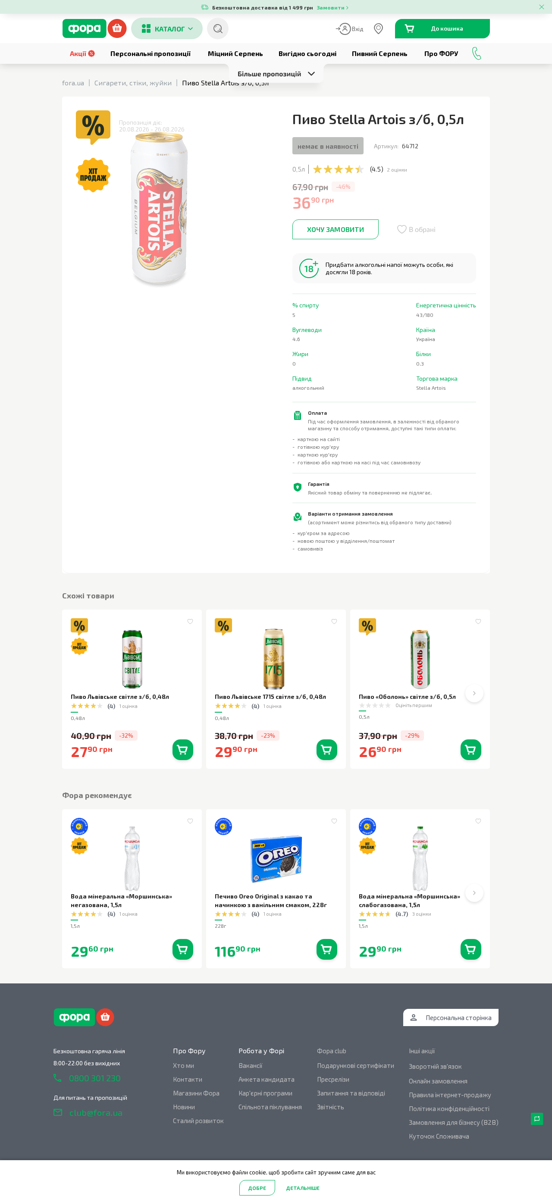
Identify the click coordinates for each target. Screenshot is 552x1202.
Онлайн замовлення (438, 1081)
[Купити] (182, 749)
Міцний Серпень (235, 53)
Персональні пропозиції (150, 53)
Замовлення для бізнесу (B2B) (454, 1122)
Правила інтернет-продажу (450, 1095)
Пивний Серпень (380, 53)
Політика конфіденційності (449, 1108)
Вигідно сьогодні (307, 53)
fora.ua (73, 82)
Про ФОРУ (441, 53)
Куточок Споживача (439, 1136)
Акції (78, 53)
